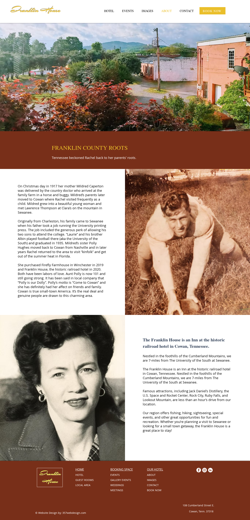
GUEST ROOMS (84, 480)
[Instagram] (204, 470)
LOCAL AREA (82, 485)
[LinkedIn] (210, 470)
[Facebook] (198, 470)
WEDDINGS (117, 485)
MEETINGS (116, 490)
